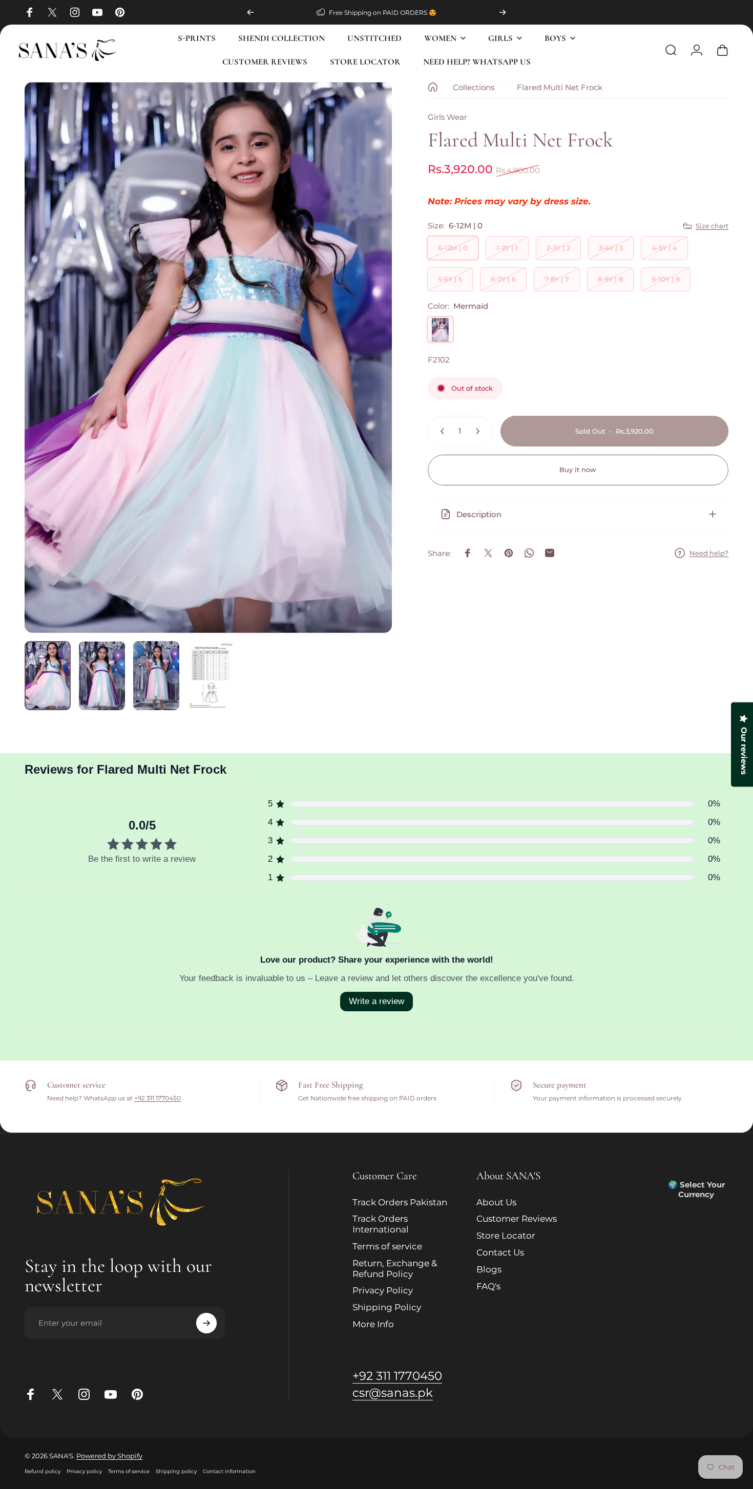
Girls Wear (447, 117)
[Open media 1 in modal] (208, 357)
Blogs (488, 1269)
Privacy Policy (382, 1291)
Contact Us (500, 1252)
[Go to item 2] (102, 675)
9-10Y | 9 (666, 279)
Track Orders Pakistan (399, 1202)
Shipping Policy (386, 1308)
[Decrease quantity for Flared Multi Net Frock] (440, 431)
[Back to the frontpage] (433, 87)
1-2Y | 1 (507, 248)
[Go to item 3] (156, 675)
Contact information (229, 1471)
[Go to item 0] (48, 675)
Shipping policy (176, 1471)
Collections (473, 87)
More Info (373, 1324)
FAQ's (488, 1286)
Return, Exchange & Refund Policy (394, 1268)
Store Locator (505, 1236)
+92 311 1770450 (157, 1098)
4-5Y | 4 (664, 248)
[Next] (502, 12)
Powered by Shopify (109, 1456)
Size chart (712, 226)
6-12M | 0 (453, 248)
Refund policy (42, 1471)
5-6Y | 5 (450, 279)
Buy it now (577, 469)
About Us (496, 1202)
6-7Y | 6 (503, 279)
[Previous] (250, 12)
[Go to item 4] (210, 675)
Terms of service (387, 1246)
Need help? (708, 553)
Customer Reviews (516, 1219)
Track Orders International (380, 1224)
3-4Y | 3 (611, 248)
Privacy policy (84, 1471)
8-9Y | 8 (610, 279)
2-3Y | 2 (558, 248)
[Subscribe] (206, 1323)
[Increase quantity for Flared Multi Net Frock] (480, 431)
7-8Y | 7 (557, 279)
